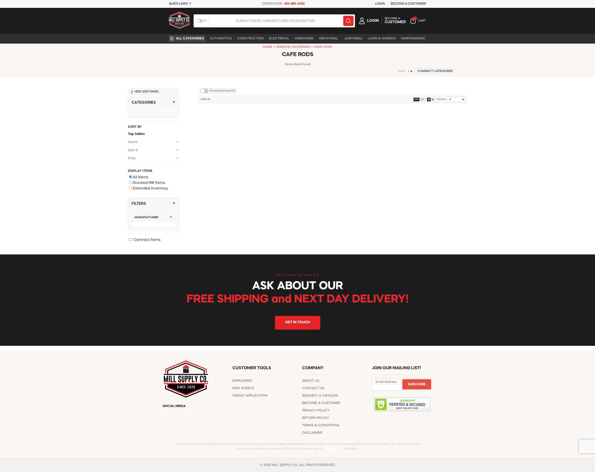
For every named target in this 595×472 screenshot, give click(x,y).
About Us (310, 380)
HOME (267, 47)
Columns (441, 99)
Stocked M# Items (149, 183)
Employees (242, 380)
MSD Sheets (243, 388)
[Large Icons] (433, 99)
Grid (416, 99)
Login (380, 3)
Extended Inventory (150, 188)
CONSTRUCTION (250, 38)
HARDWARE (304, 38)
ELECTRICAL (279, 38)
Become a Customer (321, 403)
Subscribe (417, 384)
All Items (140, 177)
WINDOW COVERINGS (293, 47)
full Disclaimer (333, 448)
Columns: (401, 71)
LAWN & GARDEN (382, 38)
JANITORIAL (353, 38)
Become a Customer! (408, 3)
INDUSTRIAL (328, 38)
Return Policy (315, 418)
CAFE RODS (323, 47)
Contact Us (313, 388)
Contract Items (147, 240)
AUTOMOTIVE (221, 38)
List (422, 99)
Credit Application (250, 395)
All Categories (190, 38)
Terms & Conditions (320, 425)
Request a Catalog (320, 395)
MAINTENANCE (413, 38)
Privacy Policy (315, 410)
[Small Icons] (429, 99)
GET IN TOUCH (297, 322)
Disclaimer (312, 432)
